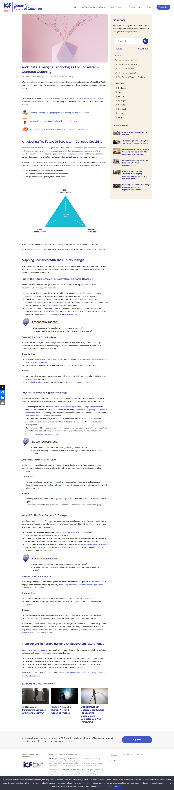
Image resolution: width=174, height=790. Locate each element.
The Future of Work (126, 68)
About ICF (113, 760)
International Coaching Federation (74, 770)
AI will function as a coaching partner (48, 624)
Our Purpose (114, 756)
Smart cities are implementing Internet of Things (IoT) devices (75, 406)
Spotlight (122, 100)
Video (120, 113)
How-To (121, 105)
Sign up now (118, 25)
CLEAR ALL (143, 48)
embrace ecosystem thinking (71, 154)
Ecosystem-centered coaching (35, 650)
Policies (112, 765)
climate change (55, 314)
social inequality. (72, 314)
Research (122, 109)
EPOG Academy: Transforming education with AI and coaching (34, 710)
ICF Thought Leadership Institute (60, 759)
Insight (72, 77)
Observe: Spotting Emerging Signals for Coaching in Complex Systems (59, 112)
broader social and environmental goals (41, 434)
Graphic (121, 117)
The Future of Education (128, 73)
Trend (120, 92)
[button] (73, 7)
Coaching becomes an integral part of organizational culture (50, 485)
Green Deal (85, 418)
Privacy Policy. (107, 786)
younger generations (66, 499)
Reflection (122, 88)
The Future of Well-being (128, 64)
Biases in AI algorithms (34, 382)
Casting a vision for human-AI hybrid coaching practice (61, 710)
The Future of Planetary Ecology (131, 77)
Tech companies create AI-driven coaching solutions (81, 584)
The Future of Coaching (34, 77)
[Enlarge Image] (65, 38)
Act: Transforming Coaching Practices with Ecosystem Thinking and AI (58, 129)
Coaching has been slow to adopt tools (71, 532)
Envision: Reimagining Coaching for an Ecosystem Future (53, 121)
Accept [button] (117, 787)
